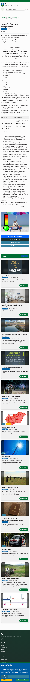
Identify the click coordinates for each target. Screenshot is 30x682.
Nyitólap (4, 17)
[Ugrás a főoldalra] (2, 5)
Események (4, 647)
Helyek (3, 649)
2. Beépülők (11, 676)
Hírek (8, 17)
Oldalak (3, 651)
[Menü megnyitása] (27, 9)
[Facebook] (2, 9)
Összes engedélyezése (23, 679)
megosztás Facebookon (15, 236)
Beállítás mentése (7, 679)
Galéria (3, 654)
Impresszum (4, 659)
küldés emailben (15, 242)
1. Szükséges (4, 676)
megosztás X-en (15, 239)
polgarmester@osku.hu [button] (23, 1)
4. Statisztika (25, 676)
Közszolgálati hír (15, 17)
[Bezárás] (28, 665)
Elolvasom (23, 285)
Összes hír (24, 256)
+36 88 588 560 (12, 1)
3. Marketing (18, 676)
